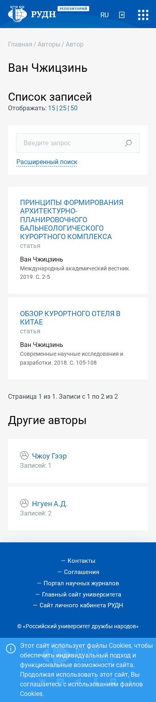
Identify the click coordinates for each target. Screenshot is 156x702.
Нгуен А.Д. (50, 504)
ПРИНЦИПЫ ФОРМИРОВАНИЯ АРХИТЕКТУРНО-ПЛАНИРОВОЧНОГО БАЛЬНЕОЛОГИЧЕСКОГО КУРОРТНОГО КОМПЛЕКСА (71, 219)
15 (51, 108)
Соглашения (81, 572)
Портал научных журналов (81, 583)
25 (62, 108)
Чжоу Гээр (49, 456)
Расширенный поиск (47, 162)
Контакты (82, 560)
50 (74, 108)
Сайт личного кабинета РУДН (81, 605)
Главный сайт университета (81, 594)
